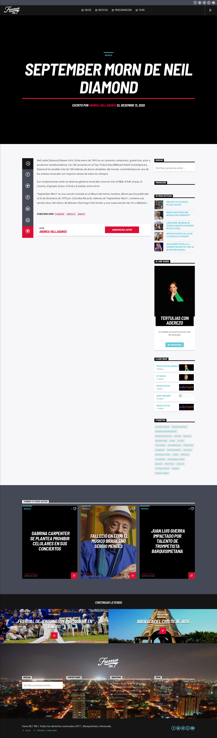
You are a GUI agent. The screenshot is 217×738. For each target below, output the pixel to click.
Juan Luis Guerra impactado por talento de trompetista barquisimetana (168, 541)
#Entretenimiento (166, 431)
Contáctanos (164, 694)
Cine (172, 441)
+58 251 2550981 (79, 689)
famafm (59, 214)
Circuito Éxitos (117, 697)
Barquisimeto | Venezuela (84, 700)
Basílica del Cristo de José (163, 621)
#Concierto (162, 427)
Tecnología (162, 468)
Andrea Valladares (102, 105)
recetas (169, 464)
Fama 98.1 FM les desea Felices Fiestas (177, 203)
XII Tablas (161, 375)
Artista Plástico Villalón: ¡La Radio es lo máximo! (179, 235)
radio (81, 214)
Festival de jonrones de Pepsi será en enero (55, 623)
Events (161, 690)
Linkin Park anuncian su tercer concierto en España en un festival (180, 225)
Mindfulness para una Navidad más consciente (178, 213)
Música (108, 55)
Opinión (160, 459)
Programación (123, 10)
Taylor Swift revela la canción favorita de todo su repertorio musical (180, 247)
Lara (175, 454)
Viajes (175, 468)
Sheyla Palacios (31, 573)
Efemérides (174, 445)
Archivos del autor (122, 229)
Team (142, 10)
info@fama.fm (78, 695)
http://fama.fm (78, 684)
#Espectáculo (164, 436)
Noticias (103, 10)
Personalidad (176, 459)
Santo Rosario (163, 395)
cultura (160, 445)
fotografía (174, 450)
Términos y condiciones (47, 730)
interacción (163, 454)
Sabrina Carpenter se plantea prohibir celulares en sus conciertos (50, 540)
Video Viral (162, 473)
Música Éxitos (163, 385)
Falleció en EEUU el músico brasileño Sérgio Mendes (109, 541)
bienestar (161, 441)
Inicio (88, 10)
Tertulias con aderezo (167, 366)
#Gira (177, 436)
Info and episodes (175, 345)
